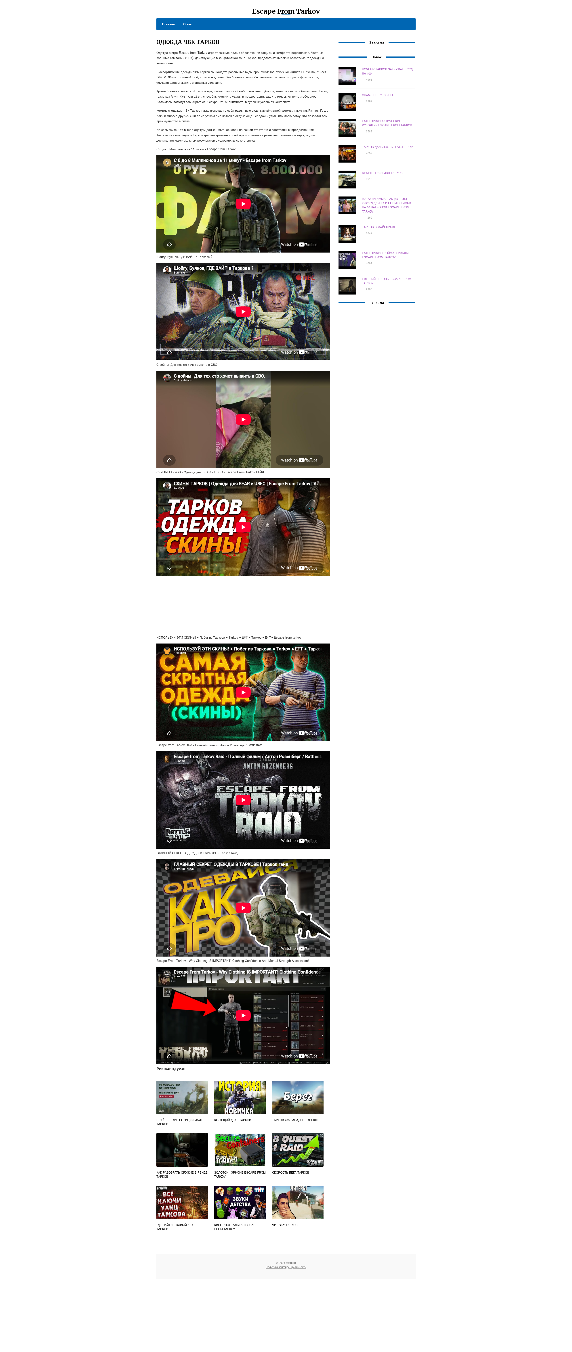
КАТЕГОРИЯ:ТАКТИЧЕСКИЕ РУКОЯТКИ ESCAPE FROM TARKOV (387, 123)
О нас (187, 24)
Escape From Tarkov (286, 11)
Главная (168, 24)
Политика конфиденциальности (286, 1267)
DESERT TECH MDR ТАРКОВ (382, 173)
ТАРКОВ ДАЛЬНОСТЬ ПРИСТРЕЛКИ (387, 147)
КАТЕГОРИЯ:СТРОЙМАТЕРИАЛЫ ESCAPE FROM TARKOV (385, 255)
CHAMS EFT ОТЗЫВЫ (377, 95)
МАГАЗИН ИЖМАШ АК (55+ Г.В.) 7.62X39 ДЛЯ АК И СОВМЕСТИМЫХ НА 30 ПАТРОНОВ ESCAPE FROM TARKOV (387, 204)
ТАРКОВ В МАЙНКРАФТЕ (379, 227)
